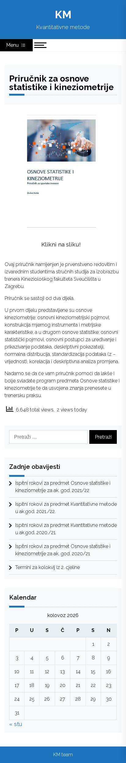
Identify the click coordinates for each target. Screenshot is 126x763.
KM (63, 14)
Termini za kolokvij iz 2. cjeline (47, 567)
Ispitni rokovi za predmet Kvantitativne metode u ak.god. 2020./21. (66, 528)
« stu (15, 724)
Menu (13, 45)
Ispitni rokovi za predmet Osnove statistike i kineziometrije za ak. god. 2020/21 (62, 550)
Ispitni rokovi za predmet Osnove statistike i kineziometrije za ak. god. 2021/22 (62, 486)
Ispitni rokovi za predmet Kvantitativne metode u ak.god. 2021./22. (66, 507)
